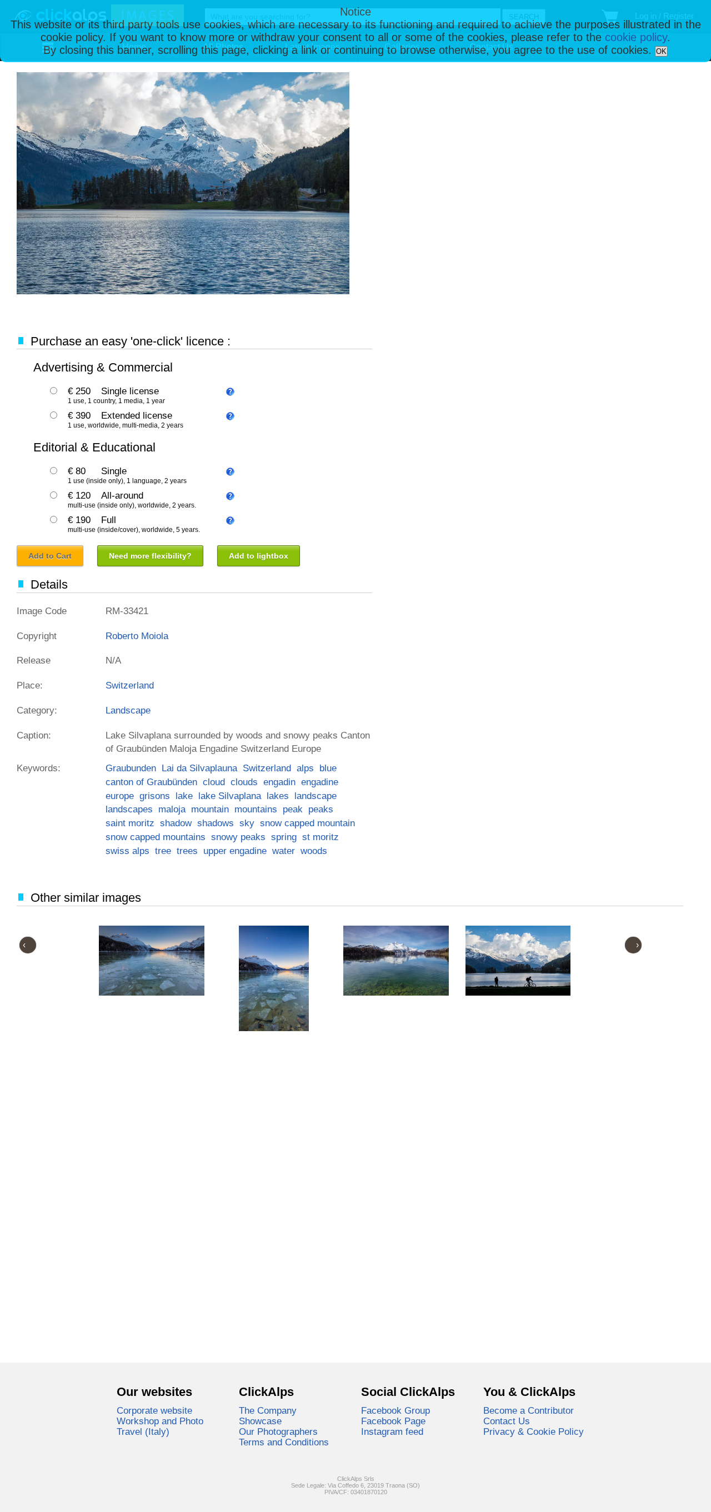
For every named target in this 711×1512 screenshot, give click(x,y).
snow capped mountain (307, 823)
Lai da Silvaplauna (199, 768)
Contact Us (506, 1421)
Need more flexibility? (150, 555)
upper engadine (235, 851)
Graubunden (131, 768)
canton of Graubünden (151, 782)
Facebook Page (393, 1421)
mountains (255, 809)
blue (328, 768)
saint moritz (130, 823)
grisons (154, 796)
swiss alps (127, 851)
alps (305, 768)
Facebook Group (395, 1410)
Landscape (128, 710)
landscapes (129, 809)
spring (284, 837)
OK (661, 51)
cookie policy (636, 37)
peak (293, 809)
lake (184, 796)
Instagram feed (392, 1431)
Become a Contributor (528, 1410)
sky (246, 823)
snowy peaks (238, 837)
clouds (244, 782)
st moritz (320, 837)
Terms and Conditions (284, 1442)
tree (163, 851)
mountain (210, 809)
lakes (278, 796)
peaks (320, 809)
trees (187, 851)
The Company (268, 1410)
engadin (279, 782)
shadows (215, 823)
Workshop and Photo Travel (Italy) (160, 1426)
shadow (176, 823)
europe (120, 796)
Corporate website (154, 1410)
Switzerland (130, 685)
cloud (214, 782)
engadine (319, 782)
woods (314, 851)
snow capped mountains (156, 837)
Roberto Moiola (137, 636)
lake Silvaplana (229, 796)
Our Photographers (278, 1431)
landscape (315, 796)
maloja (172, 809)
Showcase (260, 1421)
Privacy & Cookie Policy (533, 1431)
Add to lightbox (258, 555)
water (283, 851)
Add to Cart (50, 555)
